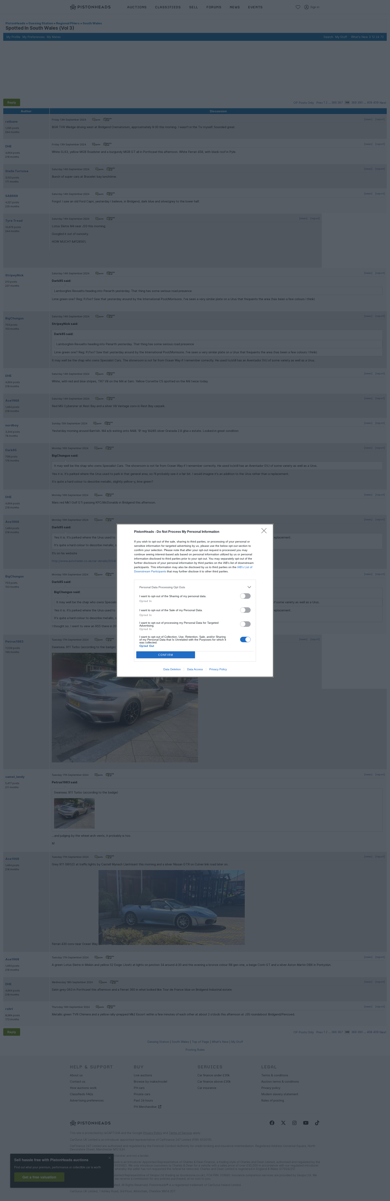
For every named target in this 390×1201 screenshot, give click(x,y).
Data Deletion (172, 669)
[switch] (245, 596)
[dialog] (195, 600)
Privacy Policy (218, 669)
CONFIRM (165, 654)
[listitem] (195, 587)
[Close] (265, 532)
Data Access (195, 669)
